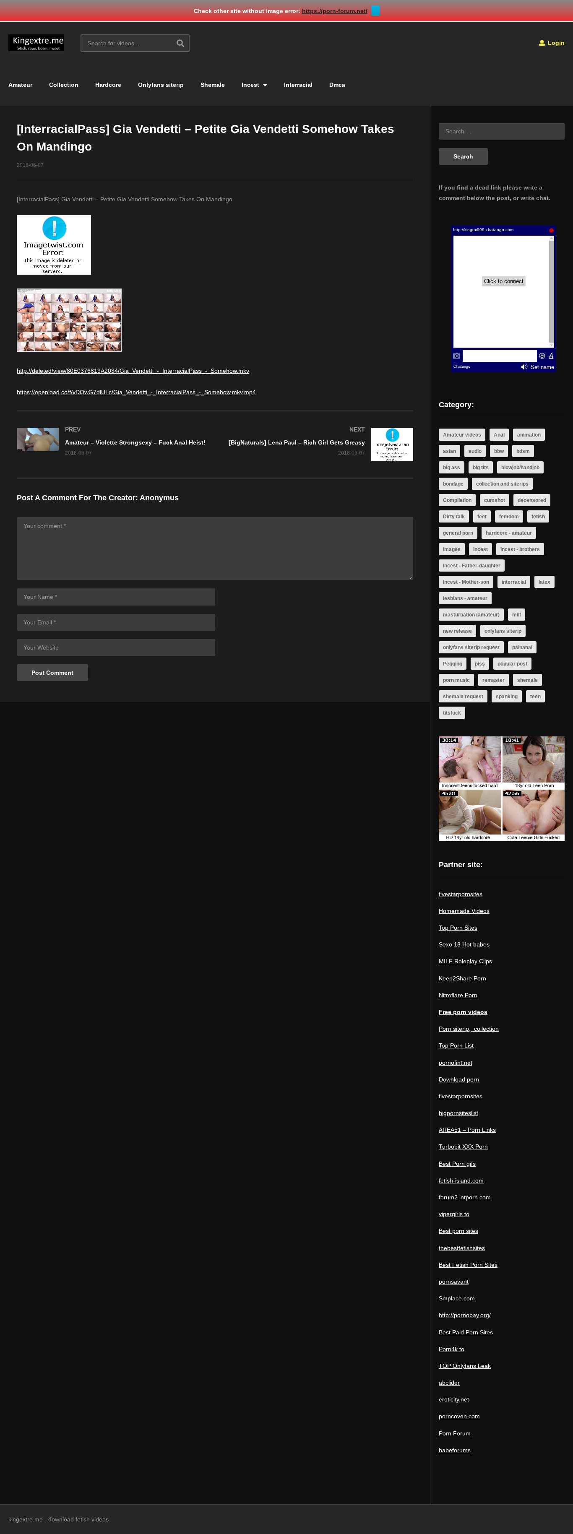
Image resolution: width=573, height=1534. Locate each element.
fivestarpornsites (460, 894)
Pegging (452, 664)
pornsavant (454, 1281)
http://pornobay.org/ (465, 1315)
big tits (481, 468)
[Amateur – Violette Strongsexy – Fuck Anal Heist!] (112, 441)
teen (535, 696)
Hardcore (108, 84)
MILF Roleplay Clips (465, 961)
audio (475, 451)
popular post (512, 664)
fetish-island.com (461, 1180)
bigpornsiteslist (458, 1113)
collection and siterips (502, 484)
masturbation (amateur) (471, 615)
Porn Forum (455, 1433)
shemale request (463, 696)
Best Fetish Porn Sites (468, 1264)
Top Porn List (456, 1045)
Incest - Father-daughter (471, 566)
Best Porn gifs (457, 1163)
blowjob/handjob (520, 468)
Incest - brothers (520, 549)
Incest (251, 84)
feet (482, 517)
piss (480, 664)
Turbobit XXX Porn (463, 1146)
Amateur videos (462, 435)
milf (516, 615)
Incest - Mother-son (466, 582)
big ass (451, 468)
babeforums (455, 1450)
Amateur (20, 84)
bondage (453, 484)
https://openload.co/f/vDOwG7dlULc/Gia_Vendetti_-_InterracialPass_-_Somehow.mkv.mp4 (136, 392)
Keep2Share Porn (462, 978)
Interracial (298, 84)
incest (480, 549)
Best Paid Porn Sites (466, 1332)
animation (529, 435)
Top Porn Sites (458, 927)
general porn (458, 533)
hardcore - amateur (509, 533)
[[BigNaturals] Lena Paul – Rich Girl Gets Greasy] (319, 444)
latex (544, 582)
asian (449, 451)
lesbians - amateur (465, 598)
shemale (527, 680)
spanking (507, 696)
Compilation (457, 500)
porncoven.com (459, 1416)
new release (457, 631)
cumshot (494, 500)
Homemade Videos (464, 910)
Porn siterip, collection (469, 1028)
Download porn (459, 1079)
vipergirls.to (454, 1214)
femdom (509, 517)
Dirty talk (454, 517)
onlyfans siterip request (471, 647)
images (452, 549)
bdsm (523, 451)
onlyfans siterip (502, 631)
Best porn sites (458, 1230)
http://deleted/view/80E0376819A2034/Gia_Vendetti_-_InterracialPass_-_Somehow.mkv (133, 370)
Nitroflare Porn (458, 995)
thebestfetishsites (462, 1248)
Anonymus (159, 498)
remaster (493, 680)
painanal (522, 647)
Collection (63, 84)
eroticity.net (454, 1399)
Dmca (337, 84)
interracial (514, 582)
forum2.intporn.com (465, 1197)
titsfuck (452, 713)
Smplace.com (457, 1298)
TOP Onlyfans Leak (465, 1365)
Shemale (213, 84)
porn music (456, 680)
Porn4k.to (451, 1349)
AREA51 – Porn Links (467, 1129)
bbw (499, 451)
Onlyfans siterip (161, 84)
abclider (449, 1382)
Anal (499, 435)
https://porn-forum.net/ (334, 11)
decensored (532, 500)
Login (555, 42)
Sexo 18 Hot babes (464, 944)
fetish (538, 517)
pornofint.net (455, 1062)
